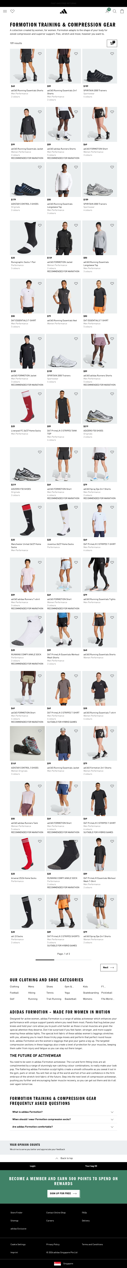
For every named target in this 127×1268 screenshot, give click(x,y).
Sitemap (14, 1221)
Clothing (14, 987)
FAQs (84, 1213)
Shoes (49, 987)
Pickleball (106, 993)
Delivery (86, 1221)
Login (32, 1166)
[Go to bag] (122, 11)
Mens (31, 987)
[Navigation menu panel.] (5, 11)
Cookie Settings (18, 1244)
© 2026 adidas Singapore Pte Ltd (61, 1252)
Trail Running (53, 999)
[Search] (114, 11)
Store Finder (16, 1213)
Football (14, 993)
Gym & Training (69, 987)
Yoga (67, 993)
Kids (85, 987)
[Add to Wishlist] (39, 54)
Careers (50, 1221)
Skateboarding (91, 993)
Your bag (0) (91, 1166)
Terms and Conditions (92, 1244)
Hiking (31, 993)
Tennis (50, 993)
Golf (12, 999)
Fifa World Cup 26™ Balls (109, 999)
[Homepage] (63, 12)
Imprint (14, 1252)
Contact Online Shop (56, 1213)
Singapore (68, 1264)
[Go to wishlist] (12, 11)
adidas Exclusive (18, 1229)
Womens (87, 999)
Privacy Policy (52, 1244)
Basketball (70, 999)
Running (32, 999)
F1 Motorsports (108, 987)
